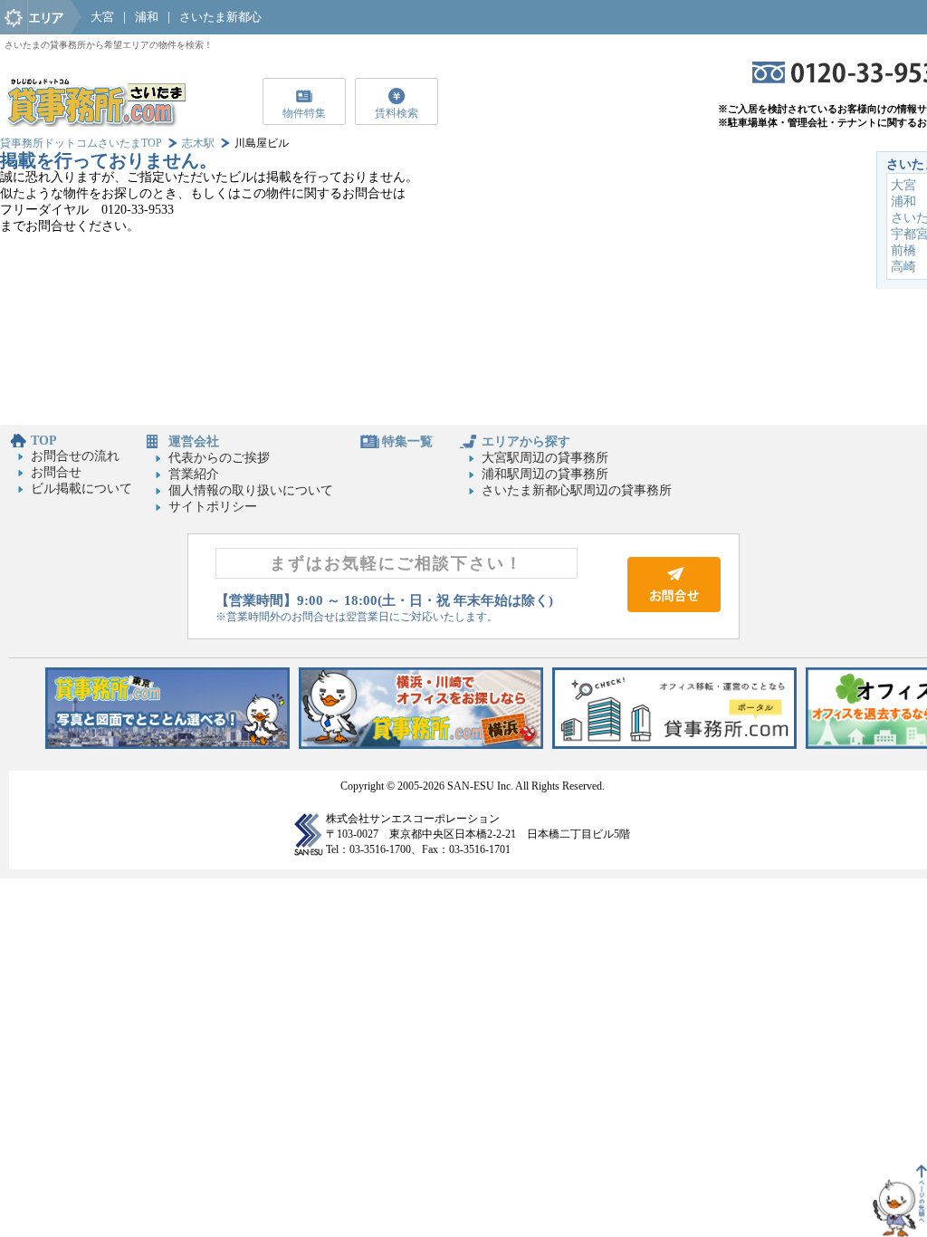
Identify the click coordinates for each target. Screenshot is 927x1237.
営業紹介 (193, 474)
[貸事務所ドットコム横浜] (421, 745)
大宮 (102, 17)
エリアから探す (526, 441)
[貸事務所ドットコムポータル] (674, 745)
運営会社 (193, 441)
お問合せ (56, 472)
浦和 (146, 17)
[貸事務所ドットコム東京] (167, 745)
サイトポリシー (212, 506)
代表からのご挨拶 (219, 458)
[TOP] (95, 122)
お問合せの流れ (75, 456)
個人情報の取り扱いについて (250, 490)
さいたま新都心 (220, 17)
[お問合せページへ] (674, 608)
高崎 (903, 266)
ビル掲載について (81, 488)
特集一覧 (407, 441)
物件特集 (304, 113)
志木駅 (198, 143)
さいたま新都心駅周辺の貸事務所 (577, 490)
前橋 (903, 250)
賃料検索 (396, 113)
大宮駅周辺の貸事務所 (545, 458)
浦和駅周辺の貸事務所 (545, 474)
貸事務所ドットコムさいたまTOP (81, 143)
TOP (44, 440)
